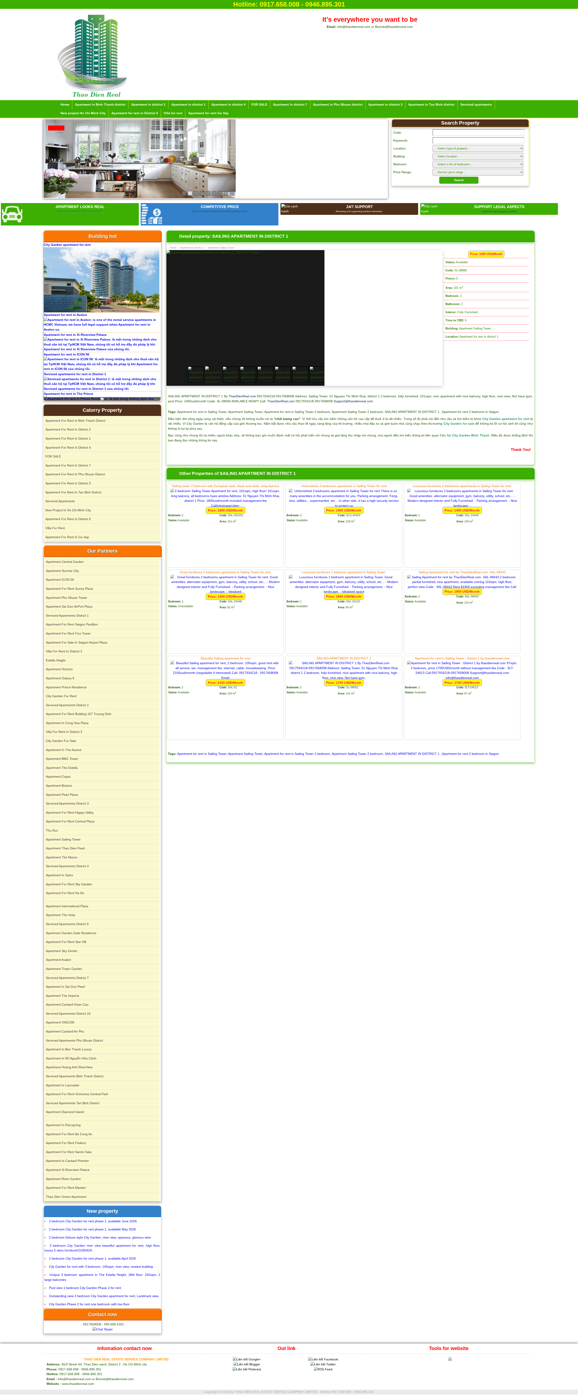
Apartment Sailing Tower (245, 754)
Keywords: (400, 140)
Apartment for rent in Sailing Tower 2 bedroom (297, 754)
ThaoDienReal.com (242, 396)
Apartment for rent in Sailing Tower (201, 754)
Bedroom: (400, 164)
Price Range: (402, 172)
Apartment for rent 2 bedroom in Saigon (470, 754)
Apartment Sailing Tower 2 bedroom (357, 754)
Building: (399, 156)
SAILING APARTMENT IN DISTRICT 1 (412, 754)
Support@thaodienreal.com (353, 401)
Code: (397, 132)
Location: (399, 148)
